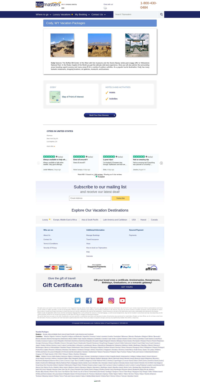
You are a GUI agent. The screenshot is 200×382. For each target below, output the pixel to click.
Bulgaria (90, 339)
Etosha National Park (63, 363)
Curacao (44, 341)
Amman (87, 356)
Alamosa (49, 135)
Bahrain (131, 336)
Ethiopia (119, 341)
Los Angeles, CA (52, 141)
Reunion (51, 350)
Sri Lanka (151, 350)
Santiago (108, 372)
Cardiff (81, 361)
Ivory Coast (149, 343)
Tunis (61, 376)
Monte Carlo (128, 367)
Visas (88, 243)
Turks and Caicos (137, 352)
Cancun (67, 361)
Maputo (89, 367)
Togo (118, 352)
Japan (38, 345)
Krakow (84, 365)
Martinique (137, 345)
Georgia (38, 343)
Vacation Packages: (42, 332)
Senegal (86, 350)
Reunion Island (127, 369)
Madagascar (110, 345)
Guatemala (81, 343)
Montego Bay (137, 367)
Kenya (48, 345)
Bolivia (38, 339)
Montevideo (146, 367)
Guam (75, 343)
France (149, 341)
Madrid (56, 367)
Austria (110, 336)
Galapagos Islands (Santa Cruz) (81, 363)
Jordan (43, 345)
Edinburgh (52, 363)
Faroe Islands (127, 341)
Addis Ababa (56, 356)
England (107, 341)
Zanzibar (130, 376)
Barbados (138, 336)
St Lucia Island (57, 374)
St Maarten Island (68, 374)
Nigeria (100, 347)
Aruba (98, 336)
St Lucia (50, 352)
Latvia (64, 345)
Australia (104, 336)
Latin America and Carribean (85, 334)
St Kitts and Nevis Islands (44, 374)
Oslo (72, 369)
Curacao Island (128, 361)
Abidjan (43, 356)
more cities (51, 146)
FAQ (88, 252)
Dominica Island (153, 361)
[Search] (161, 14)
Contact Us (48, 239)
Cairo (61, 361)
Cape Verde (112, 339)
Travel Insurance (92, 239)
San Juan (58, 372)
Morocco (47, 347)
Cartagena (87, 361)
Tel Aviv (131, 374)
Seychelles (99, 350)
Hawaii (143, 220)
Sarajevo (115, 372)
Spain (145, 350)
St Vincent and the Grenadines (71, 352)
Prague (96, 369)
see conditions (97, 268)
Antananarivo (125, 356)
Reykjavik (136, 369)
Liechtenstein (71, 345)
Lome (127, 365)
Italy (143, 343)
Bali (70, 358)
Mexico (150, 345)
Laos (59, 345)
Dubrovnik (44, 363)
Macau (95, 345)
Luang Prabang (141, 365)
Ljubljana (121, 365)
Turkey (129, 352)
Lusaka (149, 365)
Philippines (148, 347)
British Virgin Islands (79, 339)
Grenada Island (124, 363)
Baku (66, 358)
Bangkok (75, 358)
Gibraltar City (96, 363)
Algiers (70, 356)
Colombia (141, 339)
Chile (129, 339)
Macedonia (101, 345)
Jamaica (156, 343)
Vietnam (65, 354)
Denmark (68, 341)
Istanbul (61, 365)
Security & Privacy (50, 248)
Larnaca (108, 365)
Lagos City (101, 365)
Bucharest (39, 361)
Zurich (136, 376)
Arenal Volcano (151, 356)
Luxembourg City (158, 365)
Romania (58, 350)
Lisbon (115, 365)
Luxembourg (87, 345)
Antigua (132, 356)
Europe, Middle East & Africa (65, 220)
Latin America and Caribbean (115, 220)
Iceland (116, 343)
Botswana (64, 339)
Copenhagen (118, 361)
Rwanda (65, 350)
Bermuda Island (118, 358)
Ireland (134, 343)
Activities (113, 99)
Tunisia (123, 352)
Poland (155, 347)
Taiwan (99, 352)
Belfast (98, 358)
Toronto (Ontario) (150, 374)
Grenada (69, 343)
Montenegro (39, 347)
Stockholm (98, 374)
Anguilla (64, 336)
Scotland (80, 350)
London (132, 365)
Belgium (145, 336)
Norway (118, 347)
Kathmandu (68, 365)
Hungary (110, 343)
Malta (130, 345)
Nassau (54, 369)
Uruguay (38, 354)
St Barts (157, 350)
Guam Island (134, 363)
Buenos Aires (54, 361)
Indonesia (128, 343)
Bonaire (43, 339)
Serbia (93, 350)
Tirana (136, 374)
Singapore (107, 350)
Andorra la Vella (104, 356)
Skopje (145, 372)
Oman (123, 347)
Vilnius (118, 376)
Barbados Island (84, 358)
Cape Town (74, 361)
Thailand (113, 352)
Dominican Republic (85, 341)
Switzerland (92, 352)
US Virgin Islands (47, 354)
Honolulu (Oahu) (52, 365)
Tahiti (110, 374)
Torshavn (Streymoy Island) (44, 376)
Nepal (69, 347)
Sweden (85, 352)
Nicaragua (94, 347)
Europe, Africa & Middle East (52, 334)
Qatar (46, 350)
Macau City (39, 367)
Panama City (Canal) (81, 369)
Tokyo (141, 374)
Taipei (115, 374)
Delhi (140, 361)
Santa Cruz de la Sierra (80, 372)
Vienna (112, 376)
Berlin (110, 358)
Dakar (136, 361)
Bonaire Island (129, 358)
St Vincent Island (80, 374)
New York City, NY (52, 138)
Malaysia (118, 345)
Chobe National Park (98, 361)
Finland (143, 341)
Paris (91, 369)
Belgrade (105, 358)
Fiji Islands (136, 341)
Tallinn (120, 374)
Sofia (150, 372)
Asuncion (48, 358)
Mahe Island (63, 367)
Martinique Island (106, 367)
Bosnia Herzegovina (53, 339)
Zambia (76, 354)
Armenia (92, 336)
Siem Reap (127, 372)
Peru (141, 347)
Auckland (60, 358)
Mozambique (55, 347)
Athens (54, 358)
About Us (47, 235)
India (121, 343)
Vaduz (83, 376)
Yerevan (124, 376)
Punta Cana (109, 369)
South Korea (138, 350)
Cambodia (97, 339)
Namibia (63, 347)
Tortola (56, 376)
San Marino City (67, 372)
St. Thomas (90, 374)
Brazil (70, 339)
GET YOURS (127, 287)
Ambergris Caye (78, 356)
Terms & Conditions (51, 243)
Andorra (58, 336)
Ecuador (95, 341)
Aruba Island (40, 358)
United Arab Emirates (151, 352)
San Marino (72, 350)
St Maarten (57, 352)
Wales (71, 354)
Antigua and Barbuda (75, 336)
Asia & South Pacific (90, 220)
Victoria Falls (105, 376)
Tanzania (106, 352)
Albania (46, 336)
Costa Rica (157, 339)
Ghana (51, 343)
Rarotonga (117, 369)
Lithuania (79, 345)
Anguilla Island (115, 356)
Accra (49, 356)
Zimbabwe (83, 354)
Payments (132, 235)
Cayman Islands (122, 339)
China (134, 339)
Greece (63, 343)
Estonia (113, 341)
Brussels (155, 358)
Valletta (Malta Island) (93, 376)
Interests (89, 256)
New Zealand (85, 347)
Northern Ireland (109, 347)
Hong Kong (103, 343)
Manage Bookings (93, 235)
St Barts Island (157, 372)
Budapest (46, 361)
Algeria (52, 336)
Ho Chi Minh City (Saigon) (153, 363)
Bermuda (157, 336)
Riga (141, 369)
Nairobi (49, 369)
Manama (83, 367)
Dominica (75, 341)
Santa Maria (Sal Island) (97, 372)
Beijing (93, 358)
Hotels (112, 92)
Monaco (156, 345)
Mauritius (144, 345)
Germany (45, 343)
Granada (104, 363)
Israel (139, 343)
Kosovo (54, 345)
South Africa (129, 350)
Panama (129, 347)
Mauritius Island (118, 367)
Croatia (38, 341)
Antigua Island (140, 356)
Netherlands (76, 347)
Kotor (79, 365)
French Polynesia (157, 341)
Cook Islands (149, 339)
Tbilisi (125, 374)
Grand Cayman (113, 363)
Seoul (121, 372)
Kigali (75, 365)
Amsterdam (94, 356)
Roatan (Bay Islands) (42, 372)
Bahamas (125, 336)
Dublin (38, 363)
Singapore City (137, 372)
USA (134, 220)
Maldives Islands (74, 367)
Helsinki (141, 363)
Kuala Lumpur (92, 365)
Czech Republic (59, 341)
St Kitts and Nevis (41, 352)
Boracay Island (139, 358)
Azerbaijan (117, 336)
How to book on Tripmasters (96, 248)
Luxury (45, 220)
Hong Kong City (41, 365)
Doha (145, 361)
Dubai (161, 361)
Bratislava (148, 358)
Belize (151, 336)
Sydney (105, 374)
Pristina (102, 369)
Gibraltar (57, 343)
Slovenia (121, 350)
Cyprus (50, 341)
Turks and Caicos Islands (72, 376)
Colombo (109, 361)
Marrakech (96, 367)
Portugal (161, 347)
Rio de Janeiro (148, 369)
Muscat (153, 367)
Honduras (95, 343)
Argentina (86, 336)
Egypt (101, 341)
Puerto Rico (39, 350)
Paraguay (136, 347)
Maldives (125, 345)
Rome (52, 372)
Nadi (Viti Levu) (40, 369)
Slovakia (114, 350)
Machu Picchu (48, 367)
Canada (154, 220)
